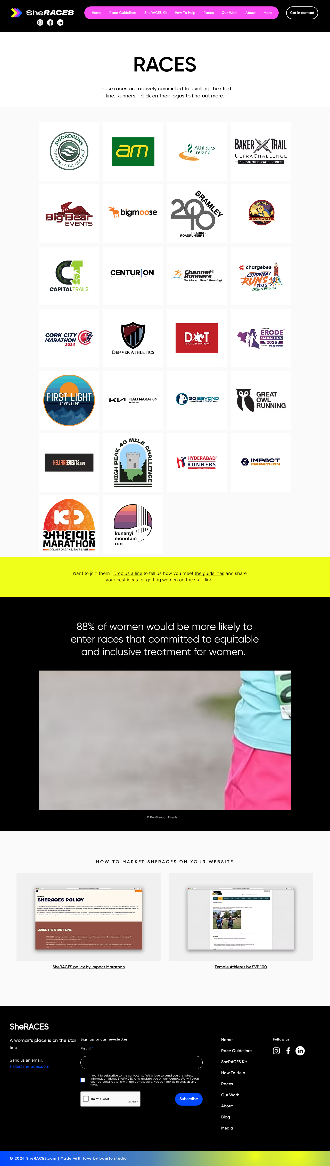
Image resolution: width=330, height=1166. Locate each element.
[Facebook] (50, 22)
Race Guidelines (236, 1050)
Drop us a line (127, 573)
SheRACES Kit (234, 1061)
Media (227, 1128)
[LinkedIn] (60, 22)
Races (227, 1083)
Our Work (230, 1094)
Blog (225, 1117)
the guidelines (209, 573)
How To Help (233, 1072)
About (227, 1106)
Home (227, 1039)
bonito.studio (113, 1158)
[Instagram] (40, 22)
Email (85, 1049)
